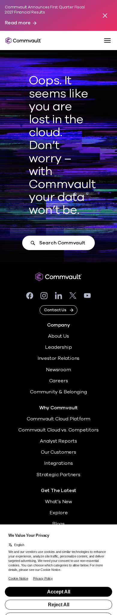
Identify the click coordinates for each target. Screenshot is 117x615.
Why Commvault (58, 408)
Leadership (58, 347)
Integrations (58, 463)
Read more (18, 23)
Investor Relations (59, 358)
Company (58, 325)
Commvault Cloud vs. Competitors (58, 430)
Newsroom (58, 369)
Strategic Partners (58, 474)
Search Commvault (62, 243)
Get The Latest (58, 491)
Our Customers (58, 452)
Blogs (58, 524)
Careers (58, 381)
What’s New (58, 501)
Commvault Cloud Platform (58, 419)
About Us (58, 336)
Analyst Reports (58, 441)
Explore (59, 512)
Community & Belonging (58, 392)
